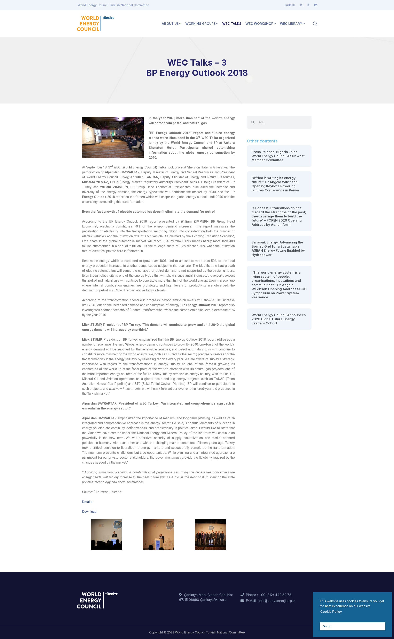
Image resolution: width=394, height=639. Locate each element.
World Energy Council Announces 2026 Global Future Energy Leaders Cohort (279, 319)
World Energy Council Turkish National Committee (113, 5)
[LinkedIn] (315, 5)
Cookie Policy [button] (331, 611)
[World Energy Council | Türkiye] (95, 23)
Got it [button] (326, 626)
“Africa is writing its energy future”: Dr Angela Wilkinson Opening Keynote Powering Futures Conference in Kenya (275, 184)
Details (87, 502)
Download (89, 512)
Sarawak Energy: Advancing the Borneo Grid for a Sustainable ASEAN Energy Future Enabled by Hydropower (278, 248)
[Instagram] (308, 5)
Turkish (289, 5)
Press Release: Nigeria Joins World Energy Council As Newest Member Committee (278, 156)
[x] (301, 5)
